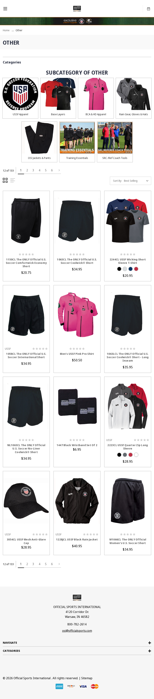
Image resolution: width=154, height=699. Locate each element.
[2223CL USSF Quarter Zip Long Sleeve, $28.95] (127, 406)
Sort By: (117, 180)
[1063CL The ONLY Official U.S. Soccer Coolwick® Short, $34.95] (77, 221)
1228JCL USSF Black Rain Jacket (77, 539)
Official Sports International (32, 678)
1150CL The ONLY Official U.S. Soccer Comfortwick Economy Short (26, 263)
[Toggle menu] (5, 8)
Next (58, 170)
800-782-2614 (77, 624)
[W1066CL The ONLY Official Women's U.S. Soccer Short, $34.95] (127, 501)
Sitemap (86, 678)
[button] (77, 61)
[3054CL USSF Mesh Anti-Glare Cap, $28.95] (26, 501)
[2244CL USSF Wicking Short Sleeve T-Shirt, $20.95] (127, 221)
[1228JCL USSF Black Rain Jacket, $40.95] (77, 501)
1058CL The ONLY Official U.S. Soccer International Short (26, 355)
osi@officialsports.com (77, 631)
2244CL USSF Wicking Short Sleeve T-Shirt (128, 261)
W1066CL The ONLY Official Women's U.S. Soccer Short (127, 541)
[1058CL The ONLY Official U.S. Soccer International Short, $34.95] (26, 315)
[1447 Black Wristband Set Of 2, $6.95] (77, 406)
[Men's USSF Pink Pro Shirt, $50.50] (77, 315)
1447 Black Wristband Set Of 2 (77, 445)
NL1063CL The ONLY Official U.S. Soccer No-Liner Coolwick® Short (26, 448)
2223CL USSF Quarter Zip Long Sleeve (127, 446)
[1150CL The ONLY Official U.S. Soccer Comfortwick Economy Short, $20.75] (26, 221)
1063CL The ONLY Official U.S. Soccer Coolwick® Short (77, 261)
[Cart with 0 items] (148, 8)
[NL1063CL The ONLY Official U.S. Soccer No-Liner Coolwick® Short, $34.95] (26, 406)
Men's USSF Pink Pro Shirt (77, 354)
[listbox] (137, 181)
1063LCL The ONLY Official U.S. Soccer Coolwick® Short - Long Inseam (128, 357)
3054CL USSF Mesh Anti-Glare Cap (26, 541)
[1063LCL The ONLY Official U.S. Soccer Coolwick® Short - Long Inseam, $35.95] (127, 315)
